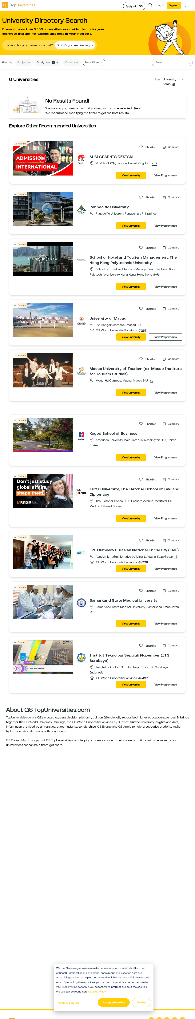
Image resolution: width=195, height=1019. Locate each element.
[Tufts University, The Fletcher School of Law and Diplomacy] (81, 491)
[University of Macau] (81, 321)
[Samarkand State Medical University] (81, 603)
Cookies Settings (68, 1002)
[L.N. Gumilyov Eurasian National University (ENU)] (81, 552)
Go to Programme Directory (74, 45)
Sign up (173, 5)
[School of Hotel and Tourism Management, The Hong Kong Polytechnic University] (81, 260)
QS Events (104, 727)
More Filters (92, 62)
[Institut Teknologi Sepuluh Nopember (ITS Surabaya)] (81, 658)
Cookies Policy (97, 991)
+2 (91, 612)
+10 (154, 163)
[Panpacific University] (81, 209)
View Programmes (165, 175)
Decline (141, 1002)
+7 (175, 557)
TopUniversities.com (20, 717)
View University (131, 175)
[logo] (18, 5)
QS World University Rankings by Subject (100, 722)
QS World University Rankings (44, 722)
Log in (160, 5)
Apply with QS (134, 6)
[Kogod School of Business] (81, 436)
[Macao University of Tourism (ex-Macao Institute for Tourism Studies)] (81, 371)
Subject (22, 62)
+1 (151, 381)
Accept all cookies (114, 1002)
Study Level (45, 62)
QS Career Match (18, 740)
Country (70, 62)
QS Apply (124, 727)
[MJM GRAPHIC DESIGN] (81, 159)
